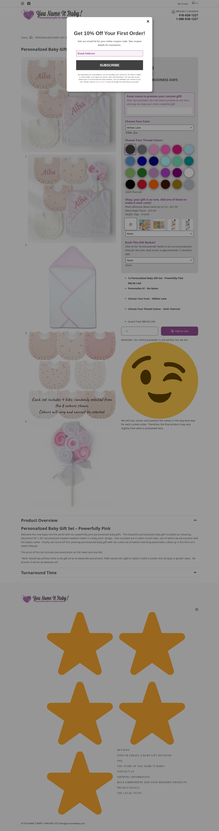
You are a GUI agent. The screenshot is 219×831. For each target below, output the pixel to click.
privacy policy (100, 82)
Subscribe (109, 65)
